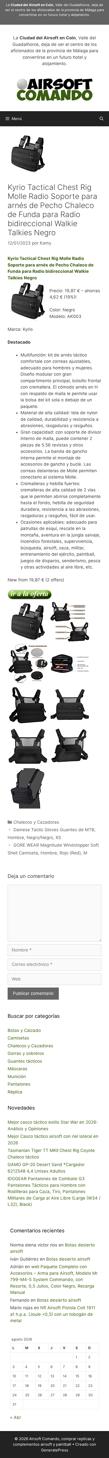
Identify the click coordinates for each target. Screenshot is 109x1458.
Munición (17, 1076)
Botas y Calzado (24, 1030)
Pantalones (19, 1084)
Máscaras (17, 1068)
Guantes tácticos (25, 1061)
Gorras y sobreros (26, 1053)
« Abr (15, 1417)
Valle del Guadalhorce (72, 5)
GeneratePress (54, 1450)
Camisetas (18, 1037)
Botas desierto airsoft (68, 1259)
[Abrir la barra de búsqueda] (101, 118)
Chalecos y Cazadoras (36, 822)
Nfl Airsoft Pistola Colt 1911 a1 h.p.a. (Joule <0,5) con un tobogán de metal (52, 1314)
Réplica (15, 1091)
